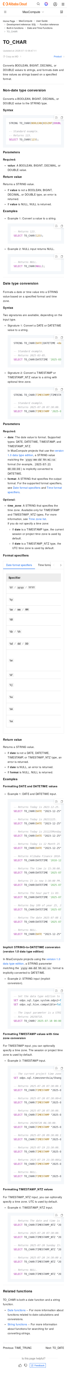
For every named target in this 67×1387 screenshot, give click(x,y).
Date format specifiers (27, 487)
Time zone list (37, 519)
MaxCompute (25, 20)
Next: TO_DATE (55, 1348)
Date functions (17, 1310)
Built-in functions (15, 27)
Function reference (49, 24)
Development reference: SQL (21, 24)
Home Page (9, 21)
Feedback (39, 1365)
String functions (17, 1324)
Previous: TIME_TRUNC (17, 1348)
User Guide (42, 20)
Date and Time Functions (39, 27)
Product (58, 56)
